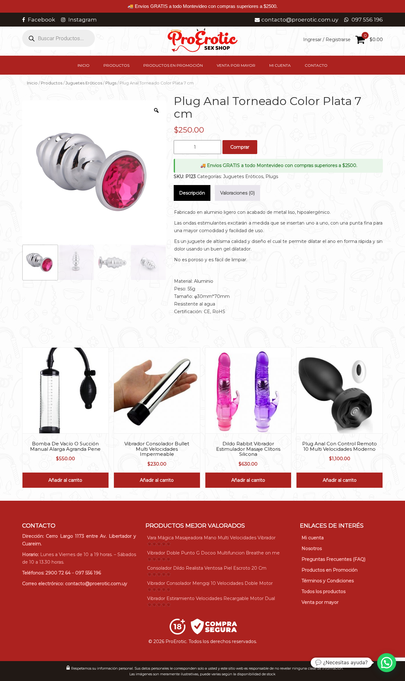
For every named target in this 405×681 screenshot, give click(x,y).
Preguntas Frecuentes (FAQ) (333, 559)
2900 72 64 (58, 573)
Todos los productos (324, 591)
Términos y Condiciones (328, 581)
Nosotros (312, 548)
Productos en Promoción (173, 65)
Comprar (239, 147)
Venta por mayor (236, 65)
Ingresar (312, 39)
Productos (116, 65)
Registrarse (338, 39)
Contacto (316, 65)
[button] (386, 662)
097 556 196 (88, 573)
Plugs (110, 83)
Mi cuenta (280, 65)
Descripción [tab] (192, 193)
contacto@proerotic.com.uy (96, 583)
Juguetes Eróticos (83, 83)
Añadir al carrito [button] (65, 480)
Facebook (41, 19)
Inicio (84, 65)
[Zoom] (156, 110)
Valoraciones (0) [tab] (237, 193)
